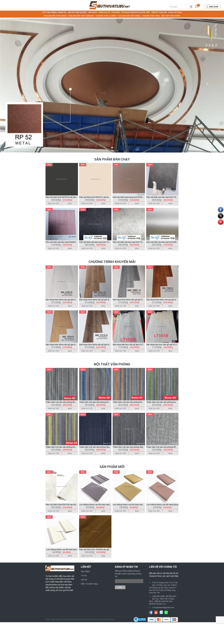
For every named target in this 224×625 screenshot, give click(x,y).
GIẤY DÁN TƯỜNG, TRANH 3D (54, 12)
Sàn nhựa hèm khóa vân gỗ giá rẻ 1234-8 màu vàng (69, 344)
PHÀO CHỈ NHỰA (175, 12)
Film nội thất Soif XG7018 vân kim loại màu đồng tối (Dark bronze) (76, 197)
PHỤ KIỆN (116, 12)
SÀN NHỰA (92, 12)
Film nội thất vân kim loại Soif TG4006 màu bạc (134, 242)
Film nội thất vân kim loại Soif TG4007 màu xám (167, 197)
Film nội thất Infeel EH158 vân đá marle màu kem (68, 504)
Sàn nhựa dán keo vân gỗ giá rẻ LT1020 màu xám (135, 344)
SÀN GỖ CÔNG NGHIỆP (77, 12)
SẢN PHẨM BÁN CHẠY (112, 159)
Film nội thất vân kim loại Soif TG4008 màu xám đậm (103, 242)
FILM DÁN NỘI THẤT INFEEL (129, 16)
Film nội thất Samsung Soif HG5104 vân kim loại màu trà (138, 197)
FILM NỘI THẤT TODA (151, 16)
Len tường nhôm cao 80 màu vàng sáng (131, 504)
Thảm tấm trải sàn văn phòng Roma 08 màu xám (101, 402)
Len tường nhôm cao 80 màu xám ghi (96, 504)
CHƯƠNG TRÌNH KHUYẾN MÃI (112, 262)
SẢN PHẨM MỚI (112, 467)
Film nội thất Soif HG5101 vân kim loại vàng (99, 197)
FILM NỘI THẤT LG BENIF (106, 16)
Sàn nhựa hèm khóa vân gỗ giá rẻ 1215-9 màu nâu (101, 344)
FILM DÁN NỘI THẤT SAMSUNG (81, 16)
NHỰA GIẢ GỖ (104, 12)
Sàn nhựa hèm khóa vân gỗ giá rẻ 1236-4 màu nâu (169, 299)
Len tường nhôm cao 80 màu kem (61, 549)
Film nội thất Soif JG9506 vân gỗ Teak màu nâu (100, 549)
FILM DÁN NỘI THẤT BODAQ (55, 16)
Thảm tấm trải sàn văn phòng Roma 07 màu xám (135, 402)
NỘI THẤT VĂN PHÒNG (170, 16)
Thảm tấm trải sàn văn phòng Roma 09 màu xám (67, 402)
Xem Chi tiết (53, 203)
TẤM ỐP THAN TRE (159, 12)
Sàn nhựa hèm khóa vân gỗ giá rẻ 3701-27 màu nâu (102, 299)
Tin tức (84, 575)
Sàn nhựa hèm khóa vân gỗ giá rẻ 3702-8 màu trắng (69, 299)
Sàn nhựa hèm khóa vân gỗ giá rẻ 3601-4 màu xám (135, 299)
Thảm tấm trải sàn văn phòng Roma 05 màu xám (67, 447)
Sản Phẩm (85, 571)
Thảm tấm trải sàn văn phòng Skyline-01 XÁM (133, 447)
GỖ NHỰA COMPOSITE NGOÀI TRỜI (135, 12)
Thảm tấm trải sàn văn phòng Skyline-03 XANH (100, 447)
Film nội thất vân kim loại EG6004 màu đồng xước (68, 242)
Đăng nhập (213, 7)
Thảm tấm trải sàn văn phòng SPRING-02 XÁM (167, 447)
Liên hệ (84, 579)
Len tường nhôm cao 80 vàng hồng (162, 504)
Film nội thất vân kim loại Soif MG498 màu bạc (167, 242)
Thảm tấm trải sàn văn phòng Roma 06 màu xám (168, 402)
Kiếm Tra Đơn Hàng (89, 584)
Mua (70, 203)
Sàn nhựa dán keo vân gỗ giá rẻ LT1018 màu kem (168, 344)
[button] (17, 84)
